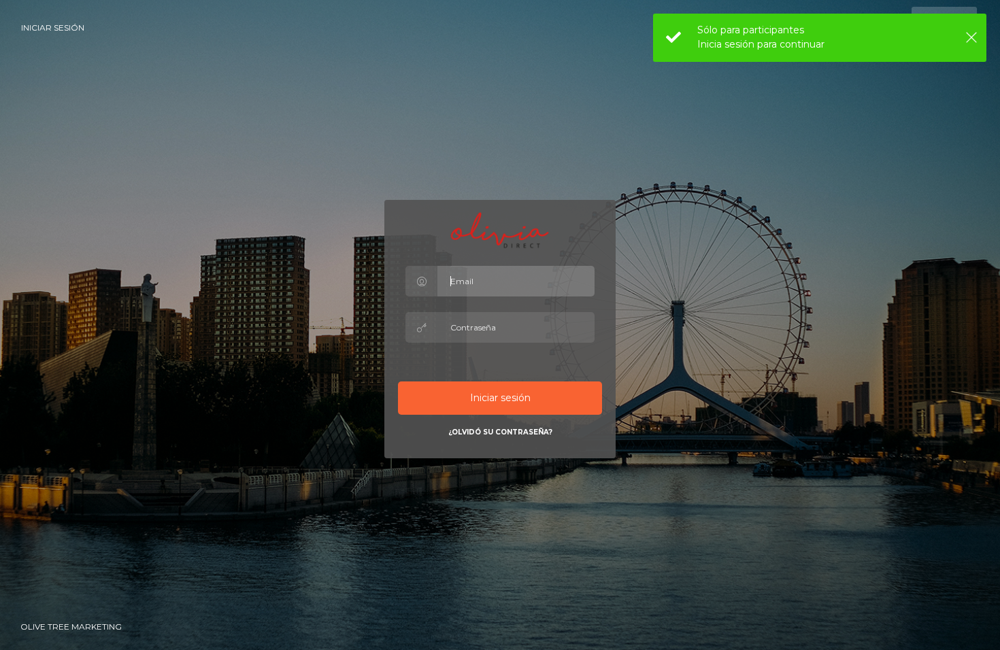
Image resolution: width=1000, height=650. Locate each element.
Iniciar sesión (52, 27)
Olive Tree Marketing (71, 626)
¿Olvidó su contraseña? (500, 432)
